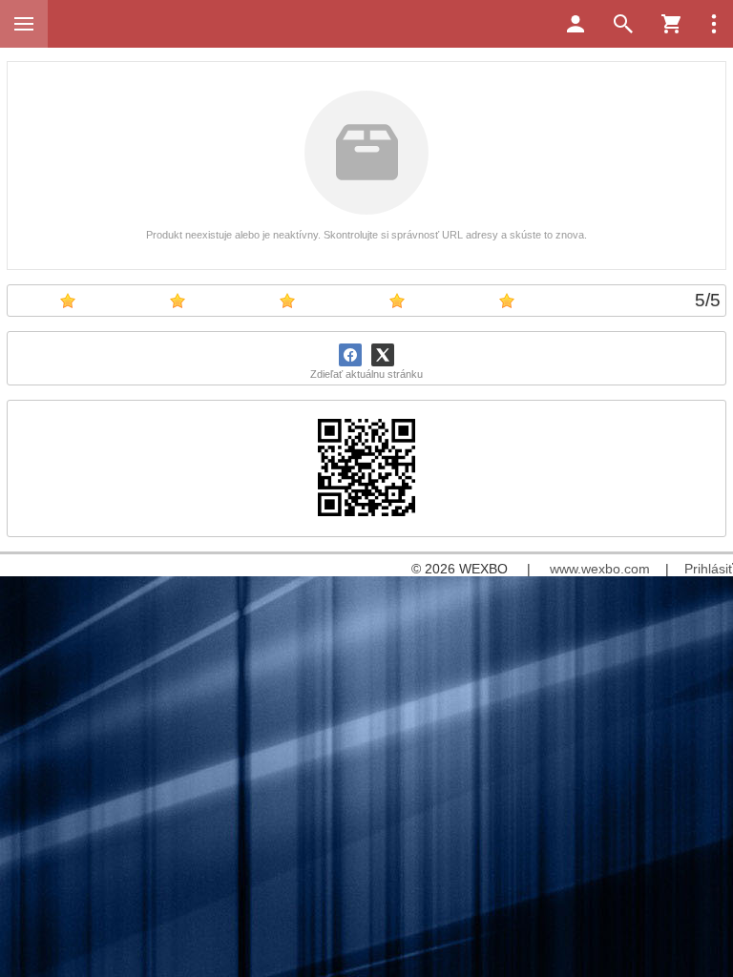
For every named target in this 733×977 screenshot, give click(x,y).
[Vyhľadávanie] (623, 24)
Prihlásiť (708, 568)
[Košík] (671, 24)
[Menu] (24, 24)
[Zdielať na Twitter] (382, 354)
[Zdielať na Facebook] (350, 354)
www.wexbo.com (600, 568)
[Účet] (575, 24)
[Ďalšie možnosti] (714, 24)
